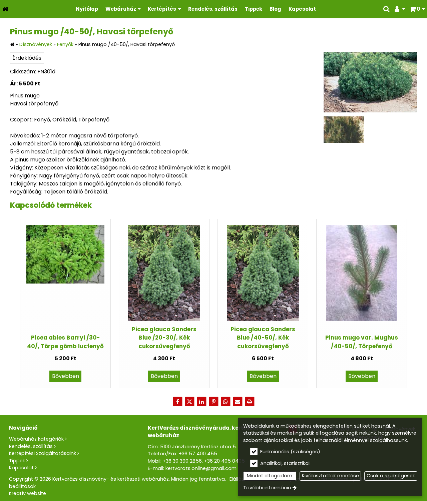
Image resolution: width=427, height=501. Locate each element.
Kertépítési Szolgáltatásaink (42, 453)
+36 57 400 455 (198, 453)
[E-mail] (237, 401)
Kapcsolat (21, 467)
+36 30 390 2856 (182, 461)
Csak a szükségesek (391, 475)
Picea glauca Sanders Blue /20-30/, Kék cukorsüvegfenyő (164, 337)
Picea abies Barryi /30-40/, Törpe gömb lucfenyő (65, 342)
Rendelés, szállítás (31, 446)
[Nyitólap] (5, 9)
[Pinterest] (213, 401)
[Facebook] (177, 401)
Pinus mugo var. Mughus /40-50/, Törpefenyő (361, 342)
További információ (267, 487)
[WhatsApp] (225, 401)
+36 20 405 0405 (224, 461)
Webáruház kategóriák (36, 439)
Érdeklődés (26, 58)
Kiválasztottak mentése (330, 475)
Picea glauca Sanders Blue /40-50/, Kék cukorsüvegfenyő (263, 337)
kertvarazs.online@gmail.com (201, 468)
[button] (417, 9)
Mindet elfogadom (269, 475)
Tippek (17, 460)
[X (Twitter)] (189, 401)
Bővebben (65, 376)
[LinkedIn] (201, 401)
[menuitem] (5, 9)
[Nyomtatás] (249, 401)
